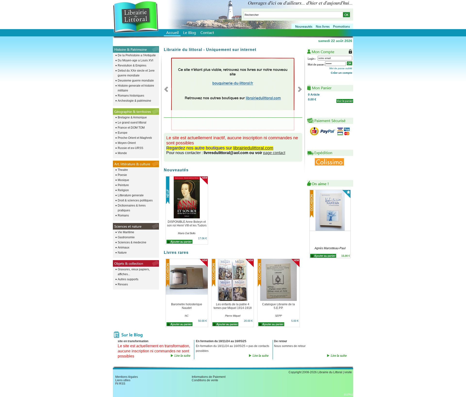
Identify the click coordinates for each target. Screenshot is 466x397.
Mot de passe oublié (340, 68)
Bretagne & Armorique (132, 117)
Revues (123, 284)
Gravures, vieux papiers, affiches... (134, 272)
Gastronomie (126, 237)
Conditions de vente (205, 380)
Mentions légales (126, 377)
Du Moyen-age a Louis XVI (135, 60)
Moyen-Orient (127, 143)
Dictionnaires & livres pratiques (132, 208)
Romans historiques (131, 95)
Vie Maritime (126, 232)
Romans (123, 215)
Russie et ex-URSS (130, 148)
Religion (123, 190)
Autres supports (128, 279)
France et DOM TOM (131, 127)
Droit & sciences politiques (135, 200)
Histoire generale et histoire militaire (136, 88)
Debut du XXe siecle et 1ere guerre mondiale (136, 73)
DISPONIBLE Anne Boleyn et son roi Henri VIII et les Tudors (187, 223)
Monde (122, 153)
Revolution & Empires (132, 65)
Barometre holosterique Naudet (186, 306)
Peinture (123, 185)
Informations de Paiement (208, 377)
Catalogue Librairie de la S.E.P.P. (278, 306)
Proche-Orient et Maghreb (135, 138)
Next (298, 89)
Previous (167, 89)
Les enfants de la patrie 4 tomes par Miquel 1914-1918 (233, 306)
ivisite (348, 372)
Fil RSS (120, 383)
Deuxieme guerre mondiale (136, 80)
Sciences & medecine (132, 242)
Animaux (123, 247)
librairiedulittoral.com (253, 148)
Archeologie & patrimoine (134, 100)
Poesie (122, 175)
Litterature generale (131, 195)
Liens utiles (122, 380)
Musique (123, 180)
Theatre (123, 170)
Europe (122, 132)
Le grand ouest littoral (132, 122)
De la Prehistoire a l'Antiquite (137, 55)
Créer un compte (341, 72)
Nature (122, 252)
